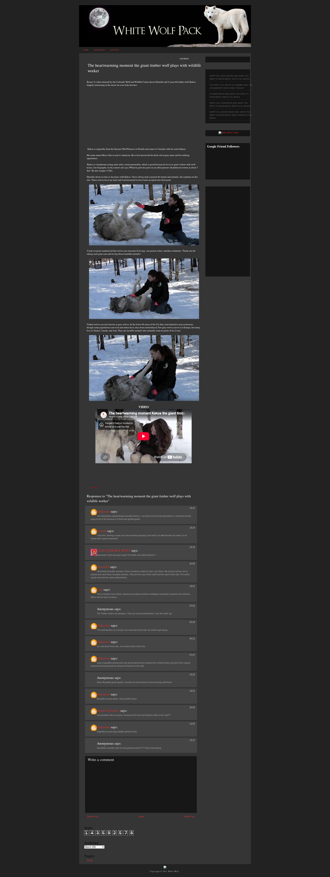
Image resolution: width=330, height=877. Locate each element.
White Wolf (173, 871)
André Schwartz (108, 710)
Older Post (189, 816)
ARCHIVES (114, 50)
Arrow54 (103, 566)
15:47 (192, 508)
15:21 (192, 586)
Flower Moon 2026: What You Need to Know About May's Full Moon (229, 95)
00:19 (192, 622)
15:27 (192, 740)
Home (86, 50)
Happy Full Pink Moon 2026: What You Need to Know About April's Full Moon (230, 104)
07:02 (192, 606)
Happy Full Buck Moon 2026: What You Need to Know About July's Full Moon (229, 77)
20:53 (192, 563)
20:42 (192, 707)
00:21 (192, 638)
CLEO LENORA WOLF (113, 550)
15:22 (192, 674)
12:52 (192, 724)
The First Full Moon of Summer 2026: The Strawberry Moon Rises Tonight (231, 86)
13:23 (192, 528)
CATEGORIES (99, 50)
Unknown (103, 511)
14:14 (192, 547)
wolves (94, 488)
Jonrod (101, 530)
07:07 (192, 655)
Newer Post (93, 816)
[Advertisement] (143, 115)
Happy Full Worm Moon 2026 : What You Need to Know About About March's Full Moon (231, 115)
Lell (100, 589)
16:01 (192, 691)
